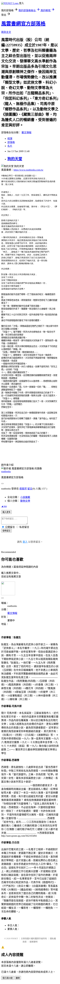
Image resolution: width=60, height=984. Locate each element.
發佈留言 (6, 531)
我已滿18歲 (7, 978)
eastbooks (6, 471)
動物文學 (25, 501)
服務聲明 (34, 942)
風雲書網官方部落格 (23, 23)
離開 (18, 978)
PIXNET (14, 938)
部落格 (11, 142)
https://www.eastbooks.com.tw (28, 170)
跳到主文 (6, 32)
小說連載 (25, 497)
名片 (9, 146)
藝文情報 (26, 132)
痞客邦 (23, 488)
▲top (4, 506)
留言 (29, 488)
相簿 (9, 138)
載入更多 (6, 512)
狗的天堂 (14, 159)
